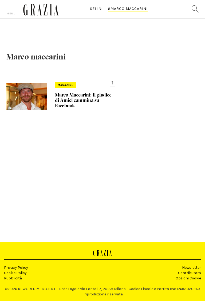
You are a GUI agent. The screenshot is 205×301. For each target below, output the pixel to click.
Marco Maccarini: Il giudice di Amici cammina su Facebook (83, 100)
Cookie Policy (15, 273)
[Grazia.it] (41, 9)
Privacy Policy (16, 267)
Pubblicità (13, 278)
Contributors (189, 273)
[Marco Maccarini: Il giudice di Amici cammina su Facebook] (26, 96)
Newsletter (191, 267)
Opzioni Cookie (188, 278)
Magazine (65, 85)
